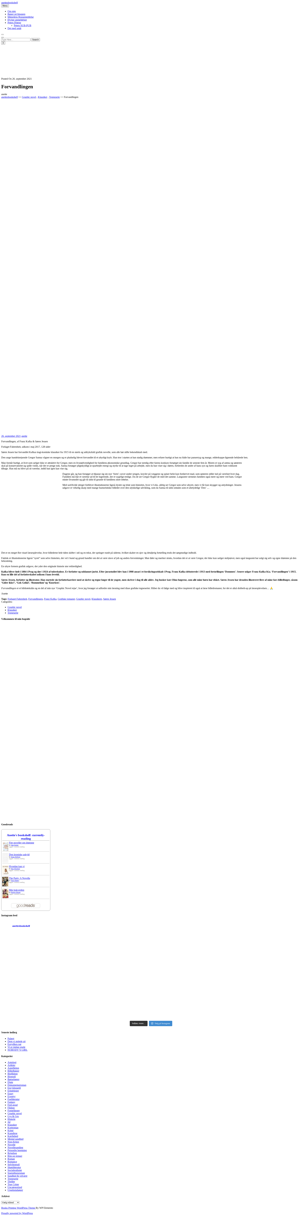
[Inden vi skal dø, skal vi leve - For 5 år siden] (38, 954)
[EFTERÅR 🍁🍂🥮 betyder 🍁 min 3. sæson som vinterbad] (264, 997)
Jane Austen (14, 845)
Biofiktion (13, 1073)
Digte (10, 1082)
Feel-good (13, 1105)
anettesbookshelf (9, 2)
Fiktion (11, 1107)
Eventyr (11, 1096)
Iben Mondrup (15, 869)
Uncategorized (15, 1187)
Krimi (10, 1130)
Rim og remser (15, 1156)
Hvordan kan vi (17, 866)
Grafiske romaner (66, 599)
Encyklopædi (14, 1088)
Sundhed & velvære (17, 1176)
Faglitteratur (14, 1099)
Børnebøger (13, 1079)
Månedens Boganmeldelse (21, 17)
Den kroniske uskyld (19, 854)
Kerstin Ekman (15, 892)
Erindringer (13, 1090)
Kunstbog (12, 1133)
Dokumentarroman (17, 1085)
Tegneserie (54, 97)
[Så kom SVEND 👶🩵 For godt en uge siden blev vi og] (113, 997)
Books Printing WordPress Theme (18, 1208)
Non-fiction (13, 1141)
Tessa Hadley (15, 880)
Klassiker (42, 97)
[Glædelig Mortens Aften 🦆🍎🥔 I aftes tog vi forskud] (189, 954)
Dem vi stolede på (16, 1041)
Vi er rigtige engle (16, 1047)
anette (24, 436)
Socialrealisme (15, 1170)
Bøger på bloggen (16, 14)
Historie (11, 1119)
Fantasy (11, 1102)
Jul (9, 1122)
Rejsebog (12, 1153)
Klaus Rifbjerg (15, 857)
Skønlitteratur (14, 1167)
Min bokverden (16, 890)
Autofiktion (13, 1068)
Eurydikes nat (14, 1044)
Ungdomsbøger (15, 1190)
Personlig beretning (17, 1150)
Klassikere (97, 599)
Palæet (11, 1038)
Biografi (12, 1076)
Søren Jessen (109, 599)
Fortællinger (14, 1110)
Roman (11, 1159)
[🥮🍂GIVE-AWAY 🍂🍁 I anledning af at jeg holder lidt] (38, 997)
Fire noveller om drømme (21, 842)
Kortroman (13, 1127)
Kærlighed (13, 1136)
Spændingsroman (16, 1173)
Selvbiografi (14, 1164)
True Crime (13, 1184)
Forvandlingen (35, 599)
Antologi (12, 1062)
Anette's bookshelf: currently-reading (26, 836)
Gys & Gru (13, 1116)
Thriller (11, 1181)
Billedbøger (13, 1071)
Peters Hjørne (14, 22)
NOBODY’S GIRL (18, 1050)
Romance (12, 1161)
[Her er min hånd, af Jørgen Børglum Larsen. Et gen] (264, 954)
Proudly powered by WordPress (17, 1213)
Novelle (11, 1144)
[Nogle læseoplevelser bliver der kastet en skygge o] (189, 997)
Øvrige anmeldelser (17, 19)
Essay (10, 1093)
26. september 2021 (11, 436)
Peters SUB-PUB (22, 25)
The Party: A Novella (19, 878)
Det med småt (14, 28)
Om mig (12, 11)
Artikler (11, 1065)
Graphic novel (29, 97)
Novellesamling (15, 1147)
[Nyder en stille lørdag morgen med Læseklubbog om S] (113, 954)
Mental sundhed (15, 1139)
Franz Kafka (50, 599)
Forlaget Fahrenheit (17, 599)
